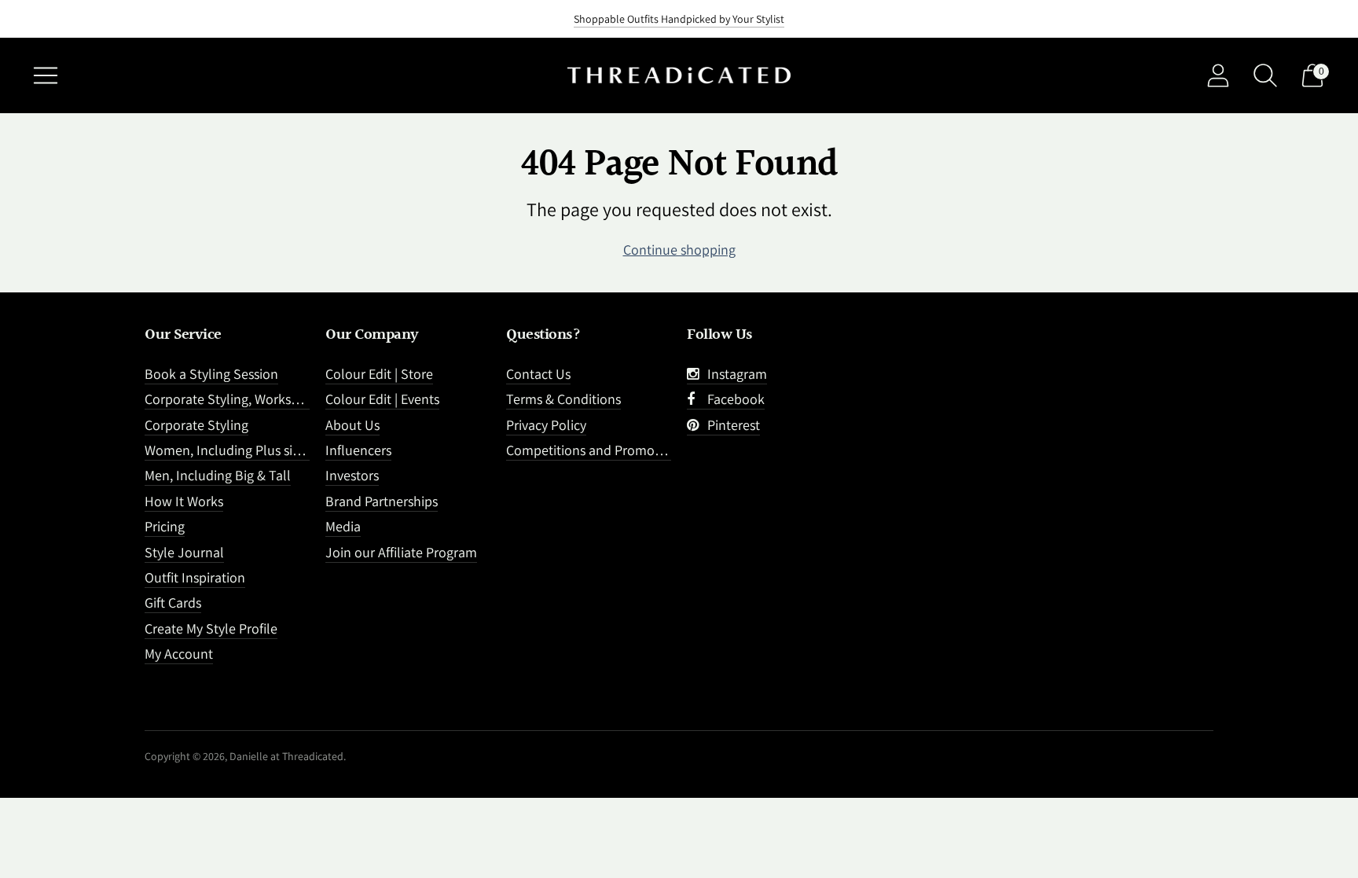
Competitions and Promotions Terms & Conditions (654, 450)
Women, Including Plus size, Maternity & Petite (281, 450)
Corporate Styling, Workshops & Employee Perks (287, 399)
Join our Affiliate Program (401, 552)
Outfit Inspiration (195, 577)
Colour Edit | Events (382, 399)
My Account (179, 654)
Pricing (165, 526)
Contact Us (538, 374)
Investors (352, 475)
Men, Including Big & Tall (218, 475)
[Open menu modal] (46, 75)
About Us (352, 425)
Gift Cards (173, 602)
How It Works (184, 501)
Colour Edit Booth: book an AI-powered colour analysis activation (679, 25)
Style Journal (184, 552)
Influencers (358, 450)
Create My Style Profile (211, 628)
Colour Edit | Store (379, 374)
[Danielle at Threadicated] (679, 76)
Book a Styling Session (211, 374)
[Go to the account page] (1218, 75)
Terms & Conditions (563, 399)
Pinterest (730, 425)
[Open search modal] (1265, 75)
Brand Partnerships (381, 501)
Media (343, 526)
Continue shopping (679, 250)
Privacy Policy (546, 425)
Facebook (733, 399)
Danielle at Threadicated (286, 756)
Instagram (734, 374)
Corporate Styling (196, 425)
